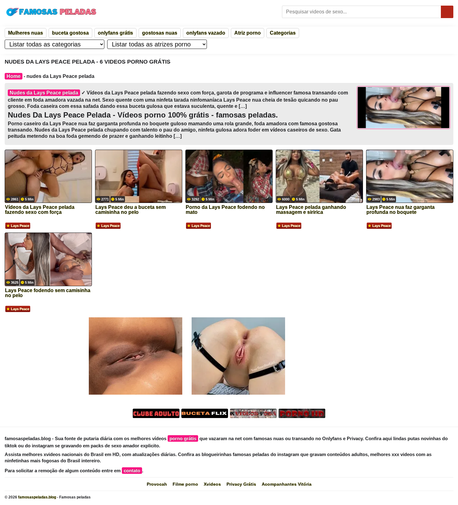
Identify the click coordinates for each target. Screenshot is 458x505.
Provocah (157, 484)
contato (132, 470)
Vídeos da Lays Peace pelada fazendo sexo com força (39, 210)
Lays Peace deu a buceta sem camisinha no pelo (130, 210)
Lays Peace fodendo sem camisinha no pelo (47, 293)
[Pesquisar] (447, 12)
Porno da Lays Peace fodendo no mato (225, 210)
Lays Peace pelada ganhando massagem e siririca (311, 210)
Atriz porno (247, 33)
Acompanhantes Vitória (287, 484)
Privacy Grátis (241, 484)
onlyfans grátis (115, 33)
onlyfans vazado (205, 33)
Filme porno (185, 484)
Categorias (283, 33)
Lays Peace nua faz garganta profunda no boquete (400, 210)
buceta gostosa (70, 33)
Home (14, 76)
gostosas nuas (159, 33)
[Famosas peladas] (51, 12)
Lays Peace (20, 226)
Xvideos (212, 484)
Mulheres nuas (25, 33)
